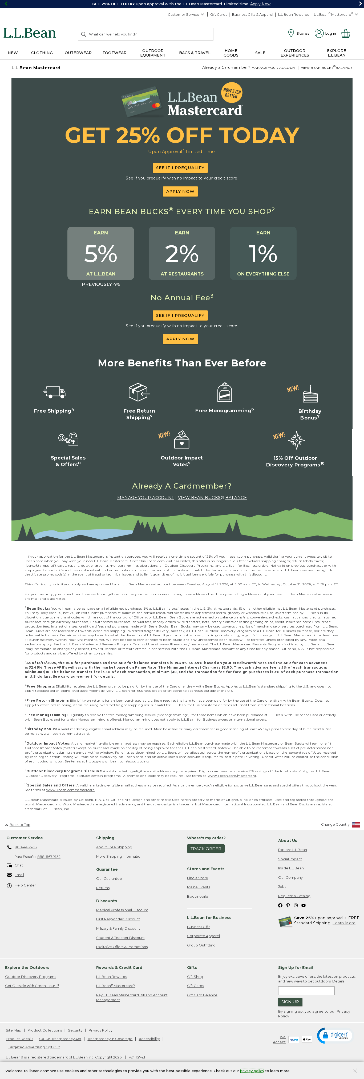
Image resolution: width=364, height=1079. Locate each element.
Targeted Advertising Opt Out (34, 1047)
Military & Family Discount (118, 928)
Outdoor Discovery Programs (30, 976)
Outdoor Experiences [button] (295, 53)
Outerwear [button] (78, 52)
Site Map (13, 1030)
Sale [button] (260, 52)
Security (75, 1030)
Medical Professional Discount (122, 910)
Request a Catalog (294, 896)
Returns (103, 888)
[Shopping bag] (348, 33)
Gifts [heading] (192, 967)
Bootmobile (197, 896)
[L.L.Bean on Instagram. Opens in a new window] (296, 905)
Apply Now (260, 4)
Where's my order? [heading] (206, 838)
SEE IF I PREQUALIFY (180, 167)
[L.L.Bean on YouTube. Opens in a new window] (303, 905)
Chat (19, 865)
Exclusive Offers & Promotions (122, 947)
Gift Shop (195, 976)
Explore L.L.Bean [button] (336, 53)
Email (19, 875)
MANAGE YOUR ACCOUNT (274, 68)
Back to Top (20, 824)
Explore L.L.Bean (292, 850)
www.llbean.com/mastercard (184, 644)
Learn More (344, 923)
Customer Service (183, 14)
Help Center (25, 885)
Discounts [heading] (106, 900)
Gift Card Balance (202, 995)
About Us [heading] (287, 840)
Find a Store (197, 878)
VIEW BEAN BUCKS (317, 68)
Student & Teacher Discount (120, 938)
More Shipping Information (119, 856)
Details (338, 981)
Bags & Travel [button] (195, 52)
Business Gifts (198, 927)
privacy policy (252, 1070)
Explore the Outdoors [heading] (27, 967)
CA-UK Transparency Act (60, 1039)
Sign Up (290, 1001)
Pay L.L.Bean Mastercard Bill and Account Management (132, 997)
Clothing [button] (42, 52)
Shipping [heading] (105, 838)
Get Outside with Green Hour (32, 985)
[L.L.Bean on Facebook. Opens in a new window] (280, 905)
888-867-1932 (48, 856)
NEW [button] (13, 52)
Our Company (290, 877)
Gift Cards (218, 14)
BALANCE (344, 68)
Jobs (282, 886)
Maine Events (198, 887)
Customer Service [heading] (24, 838)
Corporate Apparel (203, 936)
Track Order (206, 848)
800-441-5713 (26, 847)
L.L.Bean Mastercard (115, 985)
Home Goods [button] (231, 53)
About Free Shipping (114, 847)
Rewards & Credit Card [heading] (119, 967)
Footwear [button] (115, 52)
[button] (336, 1035)
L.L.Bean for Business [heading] (209, 917)
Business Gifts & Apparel (252, 14)
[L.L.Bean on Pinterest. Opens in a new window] (288, 905)
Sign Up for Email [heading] (295, 967)
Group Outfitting (201, 945)
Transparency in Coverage (109, 1039)
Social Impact (290, 859)
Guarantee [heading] (107, 869)
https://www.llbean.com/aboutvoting (117, 761)
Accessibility (149, 1039)
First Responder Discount (118, 919)
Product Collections (44, 1030)
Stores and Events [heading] (205, 868)
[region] (182, 4)
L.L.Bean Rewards (293, 14)
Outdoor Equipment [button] (152, 53)
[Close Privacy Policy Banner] (355, 1071)
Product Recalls (19, 1039)
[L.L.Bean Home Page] (31, 33)
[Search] (84, 34)
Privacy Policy (100, 1030)
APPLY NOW (180, 191)
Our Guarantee (109, 878)
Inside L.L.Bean (291, 868)
